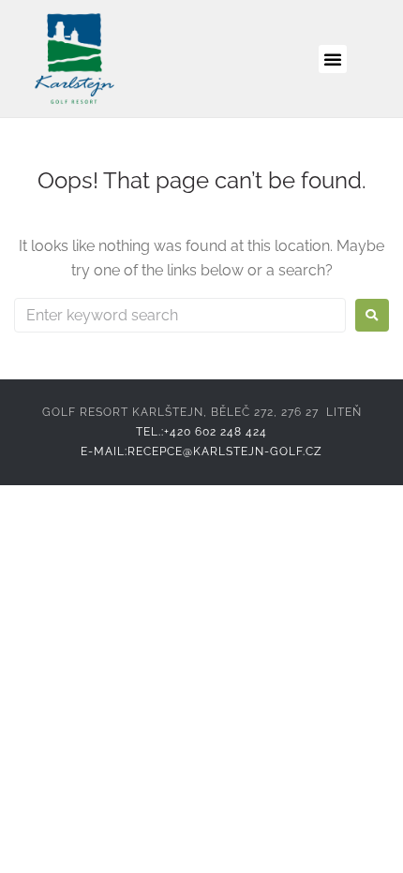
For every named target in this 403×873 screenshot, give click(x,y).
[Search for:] (180, 315)
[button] (333, 59)
